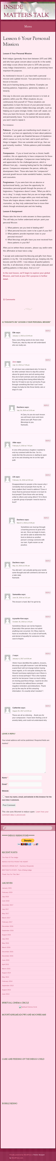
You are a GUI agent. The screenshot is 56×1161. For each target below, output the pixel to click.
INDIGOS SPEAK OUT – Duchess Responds (18, 866)
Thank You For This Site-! (11, 874)
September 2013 (7, 985)
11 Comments (9, 299)
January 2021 (7, 888)
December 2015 (7, 951)
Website (5, 791)
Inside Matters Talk (26, 11)
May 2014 (5, 977)
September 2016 (7, 930)
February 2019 (7, 892)
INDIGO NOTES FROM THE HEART (15, 862)
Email (5, 784)
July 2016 (5, 939)
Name (5, 778)
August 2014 (6, 973)
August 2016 (6, 935)
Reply (48, 331)
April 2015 (5, 964)
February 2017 (7, 922)
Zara (14, 362)
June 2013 (5, 994)
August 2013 (6, 990)
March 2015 (6, 969)
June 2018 (5, 901)
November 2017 (7, 905)
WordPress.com (17, 1158)
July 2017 (5, 909)
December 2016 (7, 926)
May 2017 (5, 913)
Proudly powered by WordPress (20, 1155)
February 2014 (7, 981)
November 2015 (7, 956)
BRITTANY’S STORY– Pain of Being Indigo (17, 870)
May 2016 (5, 943)
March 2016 (6, 947)
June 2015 (5, 960)
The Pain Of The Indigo (10, 857)
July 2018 (5, 896)
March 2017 (6, 918)
